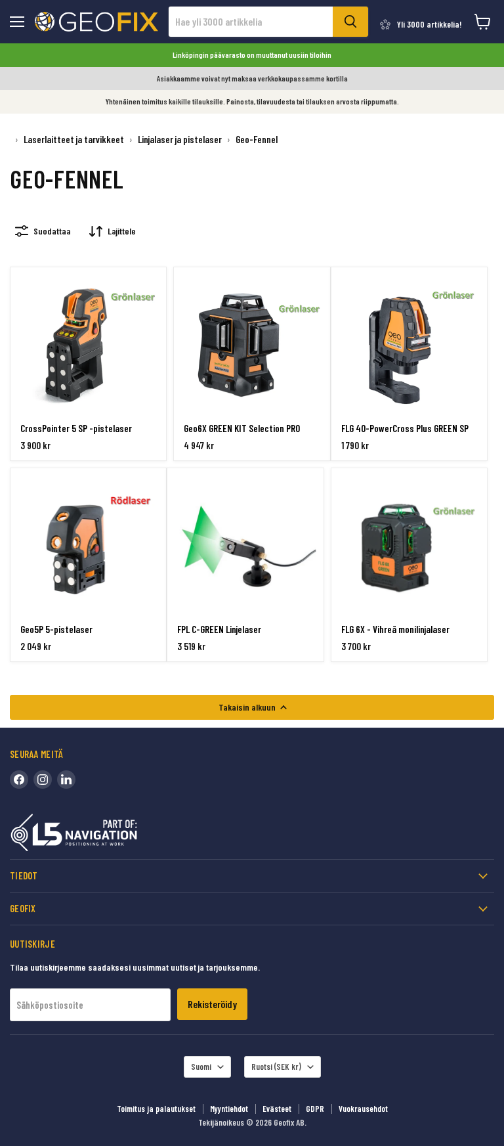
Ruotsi (276, 1066)
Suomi (201, 1066)
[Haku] (350, 22)
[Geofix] (102, 835)
